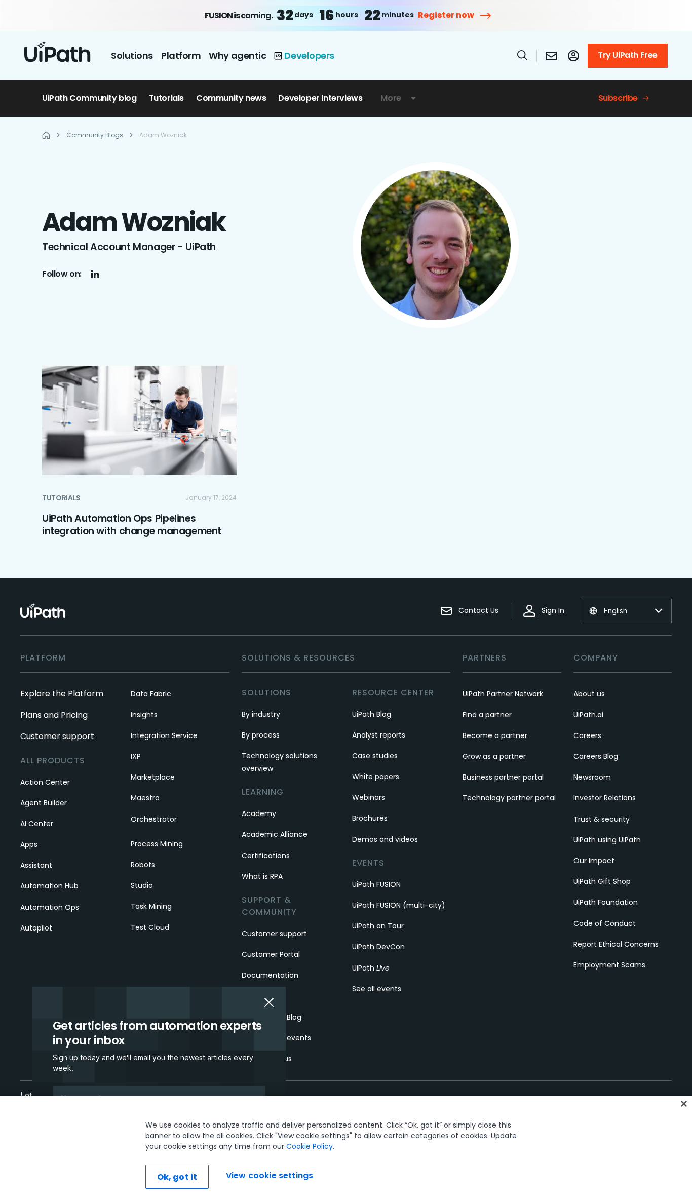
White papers (375, 776)
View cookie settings (269, 1175)
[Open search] (522, 55)
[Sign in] (573, 56)
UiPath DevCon (378, 947)
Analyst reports (378, 735)
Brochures (370, 818)
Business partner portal (503, 777)
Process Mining (157, 844)
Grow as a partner (494, 756)
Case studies (375, 756)
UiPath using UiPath (607, 840)
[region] (346, 1148)
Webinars (368, 797)
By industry (261, 714)
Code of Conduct (604, 923)
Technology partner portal (509, 798)
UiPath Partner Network (503, 694)
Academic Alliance (274, 834)
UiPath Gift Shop (602, 881)
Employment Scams (609, 965)
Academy (259, 813)
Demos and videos (385, 839)
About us (589, 694)
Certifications (266, 855)
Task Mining (151, 906)
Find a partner (487, 715)
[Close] (684, 1104)
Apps (28, 844)
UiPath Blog (371, 714)
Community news (231, 98)
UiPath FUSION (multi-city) (398, 905)
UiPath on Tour (378, 926)
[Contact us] (551, 56)
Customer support (57, 736)
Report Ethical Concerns (616, 944)
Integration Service (164, 735)
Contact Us (478, 610)
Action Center (45, 782)
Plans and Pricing (54, 715)
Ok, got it (177, 1177)
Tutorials (166, 98)
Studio (142, 885)
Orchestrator (154, 819)
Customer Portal (271, 954)
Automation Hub (49, 886)
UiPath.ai (588, 715)
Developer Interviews (320, 98)
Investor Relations (604, 798)
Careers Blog (595, 756)
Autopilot (36, 928)
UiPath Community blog (89, 98)
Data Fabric (151, 694)
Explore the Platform (61, 694)
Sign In (553, 610)
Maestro (145, 798)
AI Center (36, 824)
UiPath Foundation (605, 902)
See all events (376, 989)
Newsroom (592, 777)
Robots (143, 865)
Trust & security (601, 819)
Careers (587, 735)
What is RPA (262, 876)
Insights (144, 715)
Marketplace (153, 777)
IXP (136, 756)
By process (261, 735)
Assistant (36, 865)
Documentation (270, 975)
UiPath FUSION (376, 884)
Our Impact (593, 861)
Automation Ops (49, 907)
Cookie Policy (309, 1146)
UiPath (371, 968)
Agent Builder (43, 803)
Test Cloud (150, 927)
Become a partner (495, 735)
